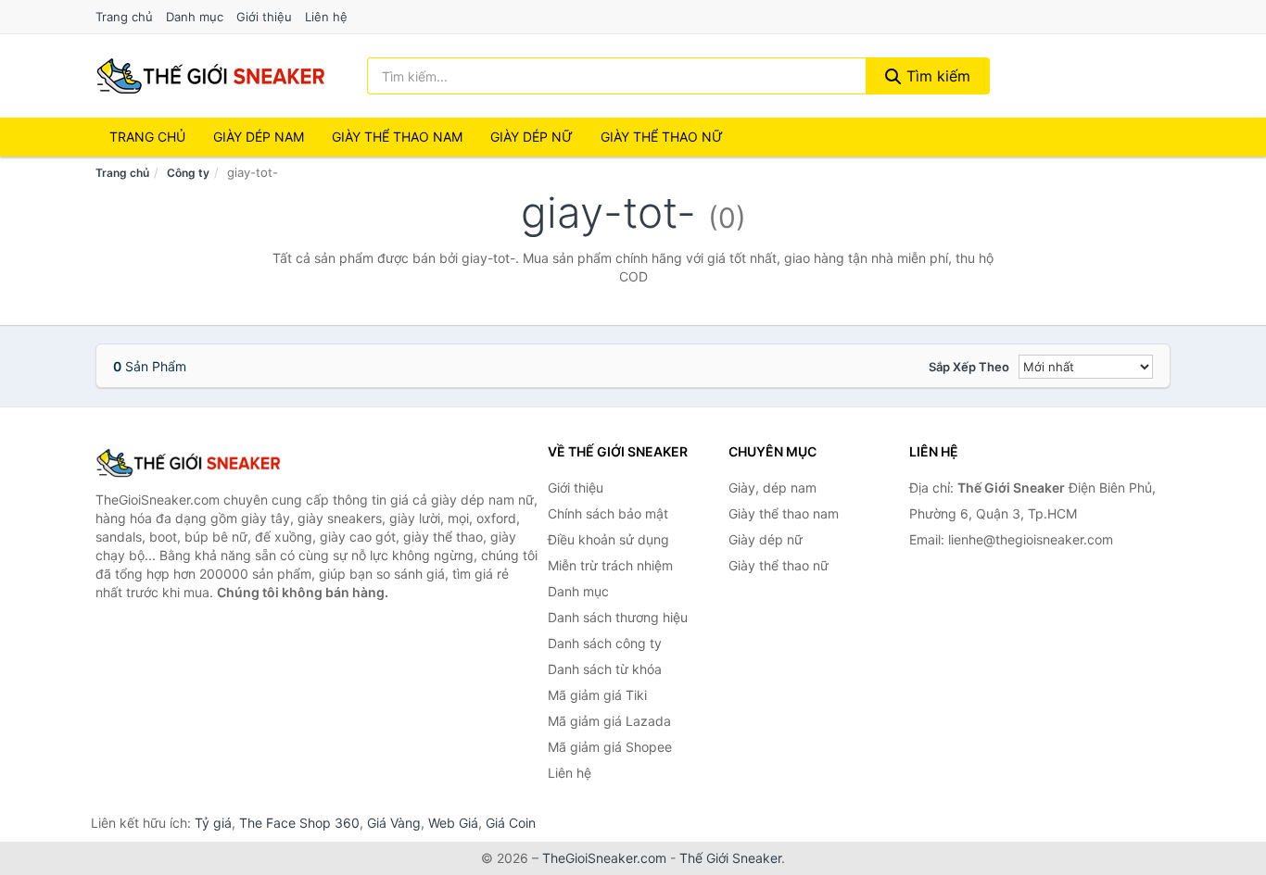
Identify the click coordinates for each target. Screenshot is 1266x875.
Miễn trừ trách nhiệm (610, 565)
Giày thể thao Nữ (662, 136)
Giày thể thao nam (783, 513)
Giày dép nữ (765, 539)
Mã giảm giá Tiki (597, 695)
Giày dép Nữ (531, 136)
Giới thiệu (264, 16)
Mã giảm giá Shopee (610, 747)
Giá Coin (511, 823)
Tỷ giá (213, 823)
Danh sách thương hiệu (618, 617)
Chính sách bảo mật (608, 513)
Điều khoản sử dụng (608, 539)
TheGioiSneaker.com (604, 858)
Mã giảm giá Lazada (609, 721)
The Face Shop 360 (299, 823)
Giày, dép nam (772, 487)
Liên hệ (326, 16)
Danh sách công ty (605, 643)
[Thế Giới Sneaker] (188, 462)
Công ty (188, 173)
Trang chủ (124, 16)
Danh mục (194, 16)
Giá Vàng (394, 823)
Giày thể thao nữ (778, 565)
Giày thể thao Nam (397, 136)
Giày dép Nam (258, 136)
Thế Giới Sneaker (730, 858)
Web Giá (453, 823)
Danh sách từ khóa (605, 669)
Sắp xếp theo (969, 366)
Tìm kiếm (936, 76)
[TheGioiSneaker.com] (210, 76)
